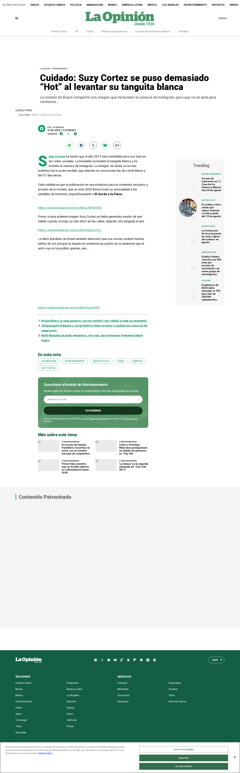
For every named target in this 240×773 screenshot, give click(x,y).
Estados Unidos (54, 4)
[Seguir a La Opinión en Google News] (128, 660)
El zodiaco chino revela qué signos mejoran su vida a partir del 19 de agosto (211, 210)
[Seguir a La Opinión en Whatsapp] (141, 660)
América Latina (132, 4)
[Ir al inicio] (29, 660)
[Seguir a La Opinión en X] (102, 660)
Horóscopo (123, 701)
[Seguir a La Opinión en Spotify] (148, 660)
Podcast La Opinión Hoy (114, 31)
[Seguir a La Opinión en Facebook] (61, 133)
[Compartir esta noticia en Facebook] (81, 145)
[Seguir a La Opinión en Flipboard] (135, 660)
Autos (70, 714)
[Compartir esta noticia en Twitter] (93, 145)
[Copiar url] (117, 145)
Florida (70, 726)
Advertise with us (177, 701)
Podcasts (122, 683)
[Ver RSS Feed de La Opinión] (154, 660)
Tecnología (21, 720)
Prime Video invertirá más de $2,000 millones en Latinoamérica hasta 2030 (75, 468)
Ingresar (222, 18)
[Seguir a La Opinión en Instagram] (75, 133)
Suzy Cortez (48, 368)
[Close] (234, 757)
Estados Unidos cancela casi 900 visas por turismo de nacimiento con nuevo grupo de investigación (211, 265)
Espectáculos (101, 361)
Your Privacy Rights (183, 749)
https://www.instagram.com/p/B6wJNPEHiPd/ (70, 208)
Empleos (173, 689)
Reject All (183, 758)
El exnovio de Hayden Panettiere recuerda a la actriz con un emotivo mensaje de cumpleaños (76, 449)
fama (121, 361)
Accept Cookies (183, 766)
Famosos (137, 361)
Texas (19, 726)
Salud (18, 714)
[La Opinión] (120, 18)
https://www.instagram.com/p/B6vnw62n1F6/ (69, 230)
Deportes (218, 4)
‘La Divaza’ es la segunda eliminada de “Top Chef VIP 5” (133, 466)
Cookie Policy (45, 753)
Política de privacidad (98, 419)
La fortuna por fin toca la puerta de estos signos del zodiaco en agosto (211, 236)
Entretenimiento (195, 4)
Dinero (19, 707)
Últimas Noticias (13, 4)
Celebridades (48, 361)
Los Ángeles (170, 4)
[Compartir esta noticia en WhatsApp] (69, 145)
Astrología (208, 200)
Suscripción (123, 695)
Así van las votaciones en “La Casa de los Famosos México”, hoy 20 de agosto (212, 184)
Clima (172, 695)
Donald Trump (59, 31)
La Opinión (45, 68)
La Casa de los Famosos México (153, 31)
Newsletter (123, 689)
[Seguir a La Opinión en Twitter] (68, 133)
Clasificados (175, 683)
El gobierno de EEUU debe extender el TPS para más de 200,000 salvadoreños (211, 292)
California (72, 720)
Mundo (112, 4)
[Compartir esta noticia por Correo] (105, 145)
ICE (77, 31)
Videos (34, 4)
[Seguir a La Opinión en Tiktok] (122, 660)
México (152, 4)
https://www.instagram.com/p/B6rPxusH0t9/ (69, 307)
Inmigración (95, 4)
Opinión (206, 280)
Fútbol (90, 31)
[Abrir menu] (16, 18)
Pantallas (183, 31)
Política (76, 4)
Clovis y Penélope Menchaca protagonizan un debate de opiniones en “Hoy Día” (133, 449)
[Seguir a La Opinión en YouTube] (115, 660)
